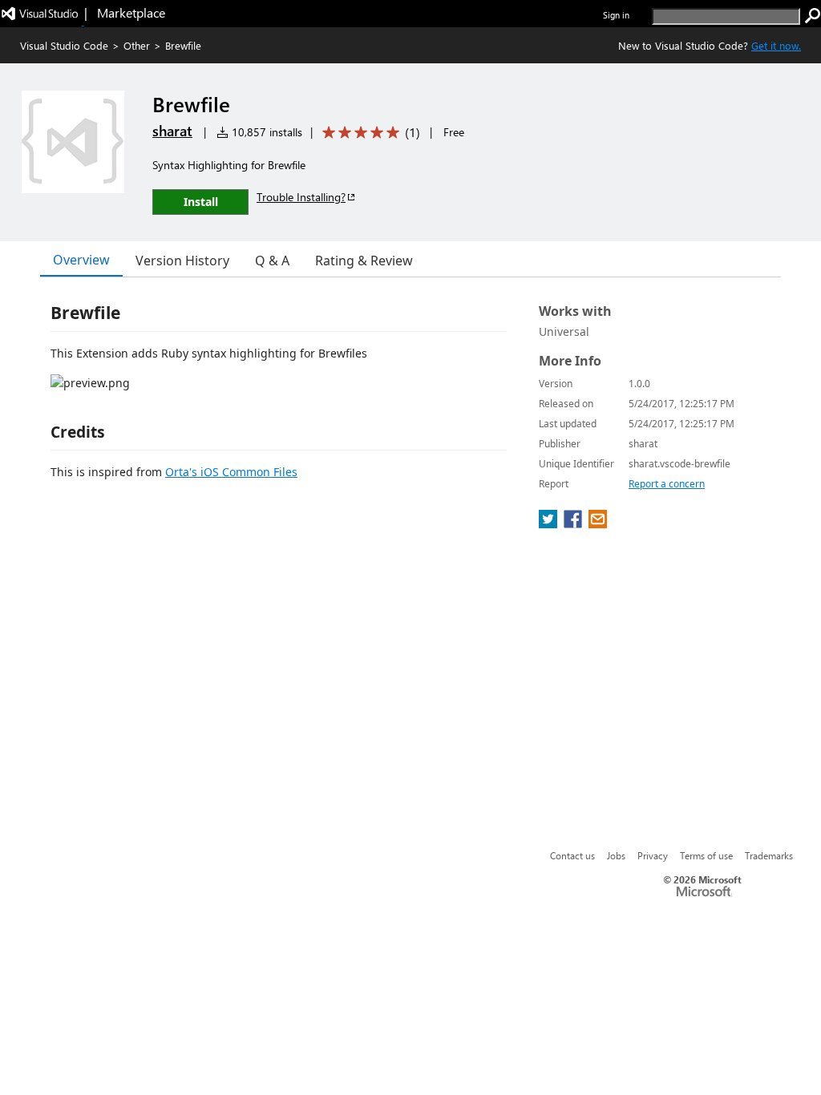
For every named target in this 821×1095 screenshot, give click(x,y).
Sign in (616, 15)
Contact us (572, 855)
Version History (182, 260)
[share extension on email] (598, 523)
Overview (81, 260)
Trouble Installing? (301, 196)
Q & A (272, 260)
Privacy (652, 855)
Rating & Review (364, 260)
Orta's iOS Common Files (231, 471)
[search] (813, 16)
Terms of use (706, 855)
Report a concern (667, 484)
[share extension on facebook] (574, 523)
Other (136, 45)
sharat (172, 130)
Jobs (616, 855)
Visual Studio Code (64, 45)
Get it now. (776, 45)
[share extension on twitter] (549, 523)
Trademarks (769, 855)
